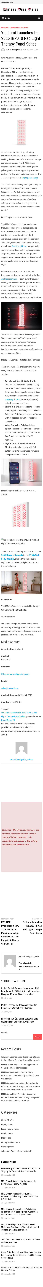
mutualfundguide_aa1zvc (17, 50)
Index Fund (6, 1137)
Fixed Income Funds (10, 1129)
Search (4, 1032)
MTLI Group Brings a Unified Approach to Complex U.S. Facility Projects (18, 1182)
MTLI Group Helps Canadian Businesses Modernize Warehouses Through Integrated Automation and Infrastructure (20, 1097)
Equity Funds (7, 1124)
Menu (7, 18)
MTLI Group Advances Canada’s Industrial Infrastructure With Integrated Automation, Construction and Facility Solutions (20, 1086)
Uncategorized (7, 1146)
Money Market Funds (10, 1142)
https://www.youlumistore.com (15, 674)
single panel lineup (30, 177)
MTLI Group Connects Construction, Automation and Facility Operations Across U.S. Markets (20, 1075)
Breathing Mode (19, 246)
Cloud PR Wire (7, 1120)
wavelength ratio (12, 399)
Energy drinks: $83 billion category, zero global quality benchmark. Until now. (19, 1020)
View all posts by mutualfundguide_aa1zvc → (29, 966)
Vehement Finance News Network (14, 28)
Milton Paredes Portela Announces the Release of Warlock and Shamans (19, 1006)
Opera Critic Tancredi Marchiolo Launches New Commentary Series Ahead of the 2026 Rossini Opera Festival (21, 1255)
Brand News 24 (8, 720)
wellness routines (9, 278)
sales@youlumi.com (10, 688)
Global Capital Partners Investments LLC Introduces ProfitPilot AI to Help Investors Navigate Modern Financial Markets (20, 991)
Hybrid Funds (7, 1133)
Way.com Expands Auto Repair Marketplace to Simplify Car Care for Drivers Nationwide (20, 1170)
